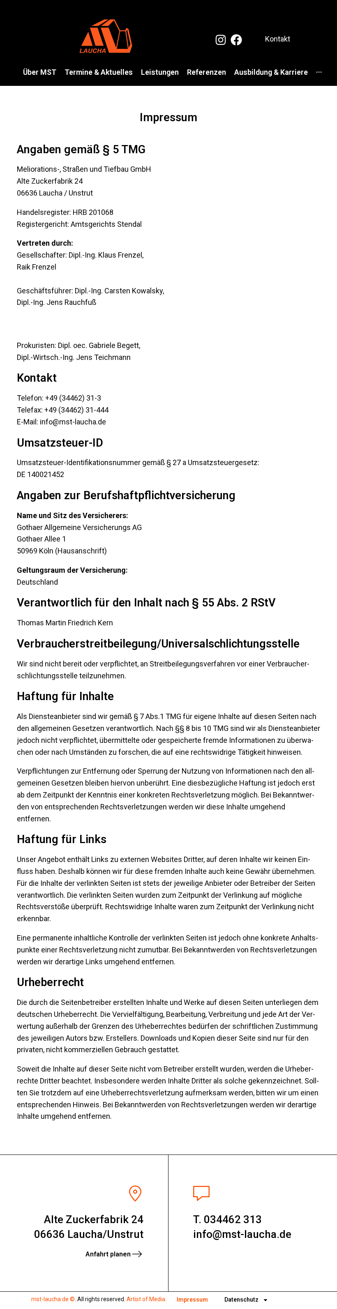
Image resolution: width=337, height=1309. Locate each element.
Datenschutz (241, 1299)
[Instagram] (220, 40)
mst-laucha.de (50, 1299)
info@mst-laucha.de (242, 1234)
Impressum (192, 1299)
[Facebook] (236, 40)
